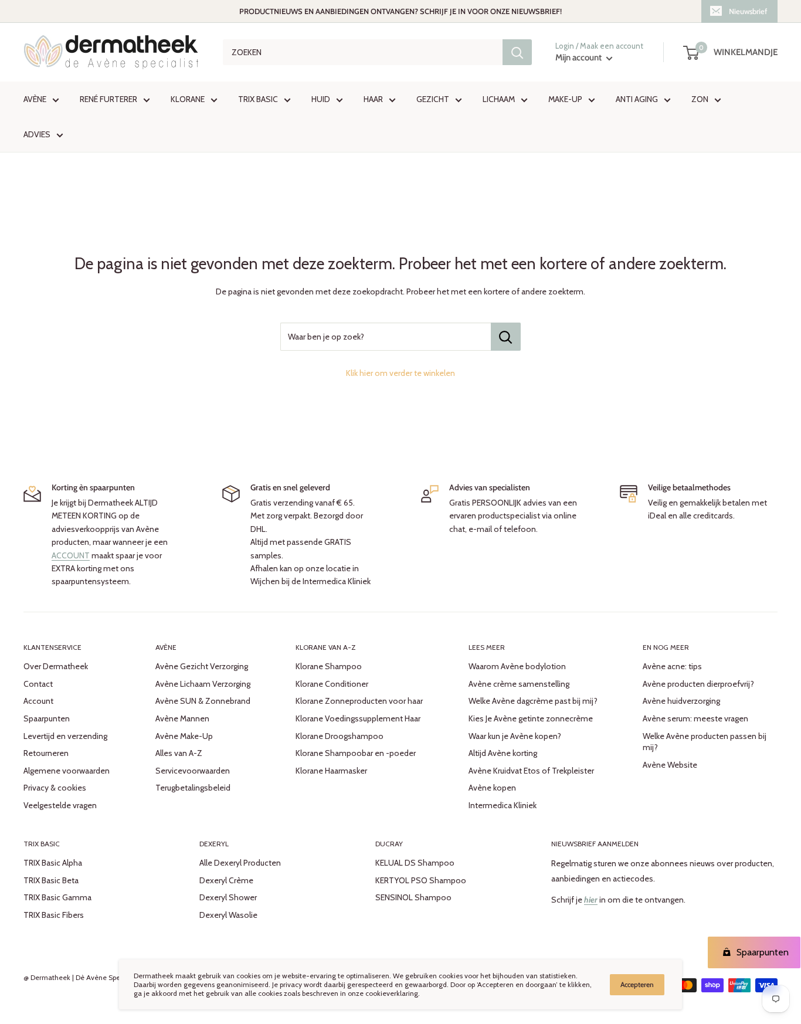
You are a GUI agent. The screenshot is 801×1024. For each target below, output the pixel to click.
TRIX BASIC (258, 99)
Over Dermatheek (55, 666)
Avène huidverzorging (681, 701)
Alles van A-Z (178, 753)
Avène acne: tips (672, 666)
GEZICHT (432, 99)
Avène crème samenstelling (519, 684)
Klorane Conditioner (332, 684)
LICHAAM (499, 99)
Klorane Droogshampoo (339, 736)
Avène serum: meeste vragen (695, 718)
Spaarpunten (46, 718)
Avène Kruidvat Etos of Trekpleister (531, 770)
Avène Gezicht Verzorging (201, 666)
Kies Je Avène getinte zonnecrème (531, 718)
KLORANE (188, 99)
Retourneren (46, 753)
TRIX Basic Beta (51, 880)
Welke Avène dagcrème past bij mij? (533, 701)
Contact (38, 684)
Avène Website (670, 764)
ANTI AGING (637, 99)
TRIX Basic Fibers (53, 915)
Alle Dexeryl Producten (240, 862)
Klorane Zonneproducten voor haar (359, 701)
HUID (320, 99)
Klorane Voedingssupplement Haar (358, 718)
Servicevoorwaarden (192, 770)
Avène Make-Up (184, 736)
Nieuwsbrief (748, 11)
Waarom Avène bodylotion (517, 666)
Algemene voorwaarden (66, 770)
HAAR (373, 99)
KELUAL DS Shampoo (414, 862)
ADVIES (36, 134)
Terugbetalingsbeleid (192, 787)
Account (38, 701)
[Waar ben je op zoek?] (506, 337)
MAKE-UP (565, 99)
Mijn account (579, 57)
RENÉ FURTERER (108, 99)
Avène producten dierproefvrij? (698, 684)
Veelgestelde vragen (60, 805)
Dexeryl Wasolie (228, 915)
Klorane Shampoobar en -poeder (356, 753)
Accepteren (637, 984)
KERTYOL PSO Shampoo (420, 880)
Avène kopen (492, 787)
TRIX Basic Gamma (57, 897)
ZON (699, 99)
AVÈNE (34, 99)
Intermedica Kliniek (503, 805)
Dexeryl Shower (228, 897)
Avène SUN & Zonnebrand (202, 701)
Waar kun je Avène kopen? (515, 736)
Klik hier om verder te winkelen (400, 373)
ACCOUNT (71, 555)
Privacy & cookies (54, 787)
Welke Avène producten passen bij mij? (704, 742)
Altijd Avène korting (503, 753)
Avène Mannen (182, 718)
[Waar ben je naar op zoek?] (517, 52)
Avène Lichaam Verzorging (202, 684)
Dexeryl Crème (226, 880)
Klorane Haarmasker (331, 770)
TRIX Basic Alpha (52, 862)
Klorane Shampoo (329, 666)
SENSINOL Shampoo (413, 897)
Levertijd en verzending (65, 736)
